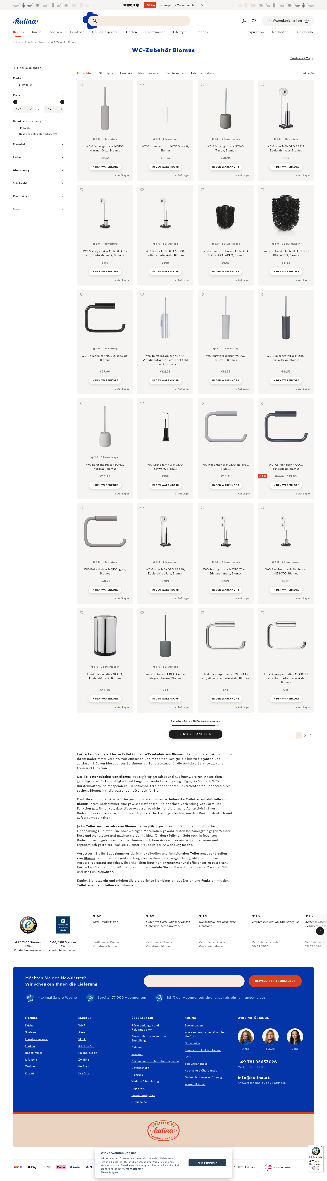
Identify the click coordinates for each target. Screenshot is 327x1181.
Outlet (29, 1073)
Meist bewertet (149, 73)
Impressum (138, 1088)
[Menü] (322, 1147)
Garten (30, 1046)
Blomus (178, 754)
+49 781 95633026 (257, 1062)
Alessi (82, 1032)
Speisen (30, 1032)
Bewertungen (194, 1025)
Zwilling (83, 1059)
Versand (137, 1054)
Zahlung (136, 1047)
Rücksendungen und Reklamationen (145, 1027)
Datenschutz (140, 1068)
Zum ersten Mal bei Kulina (203, 1050)
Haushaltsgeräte (36, 1039)
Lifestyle (31, 1059)
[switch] (315, 1168)
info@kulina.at (254, 1078)
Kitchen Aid (86, 1046)
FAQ (188, 1057)
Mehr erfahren (134, 1168)
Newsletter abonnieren (275, 981)
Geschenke (305, 32)
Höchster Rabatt (202, 73)
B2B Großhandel (196, 1063)
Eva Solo (84, 1073)
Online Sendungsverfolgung (203, 1077)
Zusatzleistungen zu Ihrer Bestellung (148, 1038)
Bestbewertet (175, 73)
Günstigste (106, 73)
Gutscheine (139, 1102)
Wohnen (31, 1066)
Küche (29, 1025)
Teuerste (126, 73)
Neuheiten (280, 32)
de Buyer (84, 1066)
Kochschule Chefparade (201, 1070)
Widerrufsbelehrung (145, 1081)
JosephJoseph (87, 1053)
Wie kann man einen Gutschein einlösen (206, 1034)
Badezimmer (33, 1053)
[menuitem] (18, 33)
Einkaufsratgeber (143, 1095)
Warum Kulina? (195, 1084)
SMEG (82, 1039)
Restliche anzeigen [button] (196, 734)
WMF (81, 1025)
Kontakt (137, 1074)
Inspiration (255, 32)
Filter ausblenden (29, 68)
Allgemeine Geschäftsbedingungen (155, 1061)
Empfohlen (85, 73)
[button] (195, 74)
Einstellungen (109, 1172)
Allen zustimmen (207, 1162)
